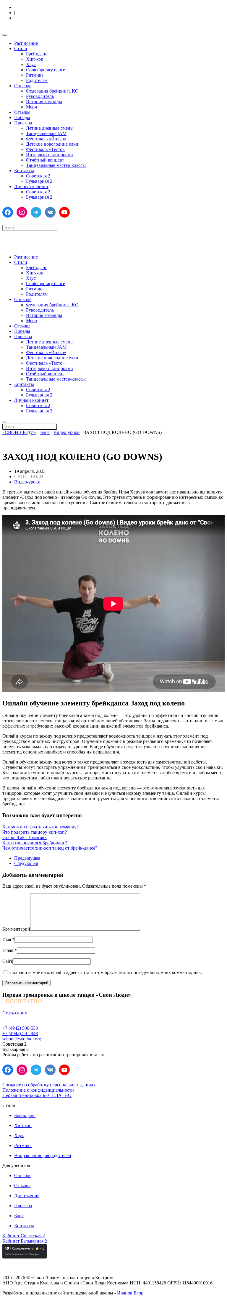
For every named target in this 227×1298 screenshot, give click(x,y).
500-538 (43, 7)
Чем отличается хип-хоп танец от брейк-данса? (49, 847)
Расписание (26, 43)
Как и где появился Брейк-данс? (34, 842)
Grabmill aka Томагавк (24, 837)
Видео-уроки (66, 432)
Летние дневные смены (50, 128)
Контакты (24, 170)
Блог (45, 432)
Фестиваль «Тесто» (45, 149)
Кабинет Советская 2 (23, 1235)
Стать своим (14, 1012)
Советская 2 (38, 175)
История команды (44, 101)
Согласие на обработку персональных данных (48, 1084)
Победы (22, 117)
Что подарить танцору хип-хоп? (34, 832)
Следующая (26, 863)
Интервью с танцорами (49, 154)
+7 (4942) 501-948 (20, 1033)
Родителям (37, 80)
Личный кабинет (31, 186)
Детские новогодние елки (52, 144)
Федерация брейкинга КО (52, 90)
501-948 (44, 18)
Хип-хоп (34, 59)
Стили (20, 48)
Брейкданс (36, 53)
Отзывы (22, 112)
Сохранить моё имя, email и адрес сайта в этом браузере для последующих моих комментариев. (105, 972)
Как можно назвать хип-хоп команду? (40, 826)
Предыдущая (27, 858)
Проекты (23, 122)
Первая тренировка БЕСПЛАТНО (37, 1095)
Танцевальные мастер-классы (56, 165)
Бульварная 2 (39, 181)
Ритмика (34, 75)
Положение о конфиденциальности (38, 1090)
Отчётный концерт (45, 159)
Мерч (31, 106)
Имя (8, 939)
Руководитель (40, 96)
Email (9, 950)
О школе (22, 85)
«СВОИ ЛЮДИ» (19, 432)
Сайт (7, 961)
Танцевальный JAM (46, 133)
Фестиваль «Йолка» (46, 138)
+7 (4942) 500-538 (20, 1028)
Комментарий (16, 929)
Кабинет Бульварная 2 (24, 1240)
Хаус (31, 64)
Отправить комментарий (26, 983)
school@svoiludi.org (21, 1038)
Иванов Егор (130, 1292)
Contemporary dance (45, 69)
